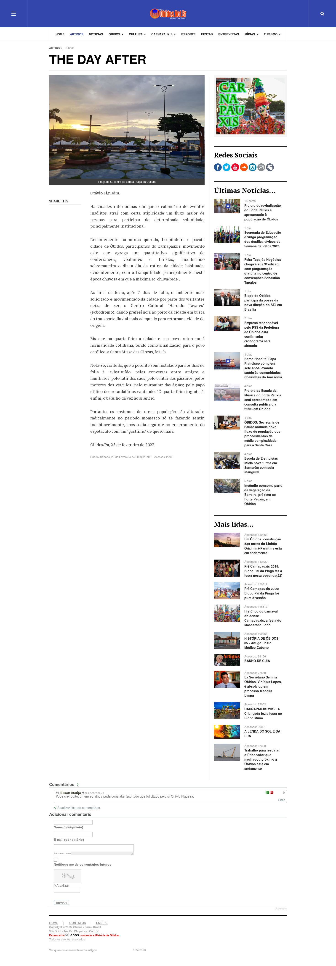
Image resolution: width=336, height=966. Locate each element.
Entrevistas (228, 34)
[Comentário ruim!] (271, 792)
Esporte (188, 34)
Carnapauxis (162, 34)
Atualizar (62, 885)
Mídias (250, 34)
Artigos (76, 34)
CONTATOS (77, 923)
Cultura (136, 34)
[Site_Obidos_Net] (250, 105)
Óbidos (115, 34)
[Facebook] (218, 167)
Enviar (61, 903)
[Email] (261, 167)
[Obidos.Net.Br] (168, 13)
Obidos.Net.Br (63, 931)
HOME (53, 923)
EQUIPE (102, 923)
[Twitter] (226, 167)
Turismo (271, 34)
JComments (281, 909)
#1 (57, 792)
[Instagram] (252, 167)
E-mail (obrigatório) (69, 839)
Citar (281, 800)
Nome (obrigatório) (68, 827)
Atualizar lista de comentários (78, 807)
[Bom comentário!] (267, 792)
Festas (207, 34)
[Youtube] (235, 167)
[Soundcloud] (244, 167)
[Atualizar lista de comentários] (78, 784)
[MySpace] (270, 167)
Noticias (96, 34)
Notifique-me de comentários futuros (82, 864)
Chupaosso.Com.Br (86, 931)
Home (60, 34)
